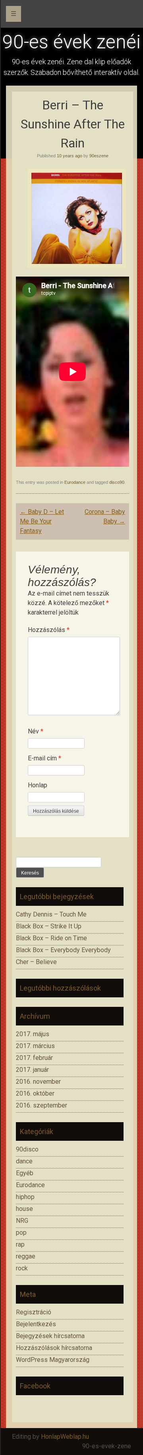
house (24, 1208)
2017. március (35, 1046)
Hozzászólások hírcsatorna (54, 1348)
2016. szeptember (41, 1105)
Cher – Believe (36, 962)
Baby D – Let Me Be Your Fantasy (42, 521)
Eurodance (74, 482)
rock (22, 1268)
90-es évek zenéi (71, 42)
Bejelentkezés (36, 1324)
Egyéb (24, 1173)
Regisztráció (33, 1312)
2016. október (35, 1093)
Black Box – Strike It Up (48, 926)
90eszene (98, 155)
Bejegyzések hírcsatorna (50, 1336)
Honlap (37, 785)
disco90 (116, 482)
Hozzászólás (49, 630)
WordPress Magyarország (52, 1359)
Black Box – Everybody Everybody (63, 950)
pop (21, 1232)
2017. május (32, 1034)
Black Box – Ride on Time (51, 938)
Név (35, 731)
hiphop (25, 1197)
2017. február (34, 1058)
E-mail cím (44, 758)
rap (20, 1244)
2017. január (32, 1069)
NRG (22, 1220)
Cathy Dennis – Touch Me (51, 914)
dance (24, 1161)
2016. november (38, 1081)
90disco (27, 1149)
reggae (25, 1256)
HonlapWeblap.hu (65, 1436)
